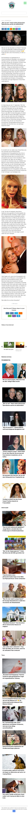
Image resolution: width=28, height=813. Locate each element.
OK (14, 811)
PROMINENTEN (18, 26)
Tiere (3, 655)
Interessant (4, 507)
